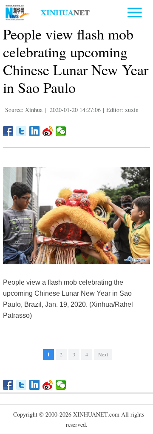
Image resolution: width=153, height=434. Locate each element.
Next (103, 354)
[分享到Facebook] (8, 131)
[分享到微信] (61, 131)
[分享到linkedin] (34, 131)
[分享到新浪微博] (47, 131)
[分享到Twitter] (21, 131)
